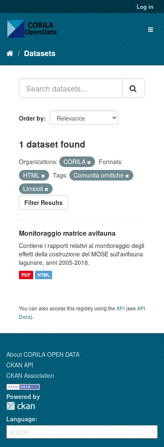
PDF (25, 275)
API (120, 308)
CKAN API (19, 365)
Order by (31, 118)
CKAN (20, 405)
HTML (43, 275)
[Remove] (89, 162)
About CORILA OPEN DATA (42, 354)
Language (20, 419)
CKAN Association (30, 375)
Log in (145, 7)
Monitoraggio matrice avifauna (67, 233)
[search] (133, 88)
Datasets (40, 53)
